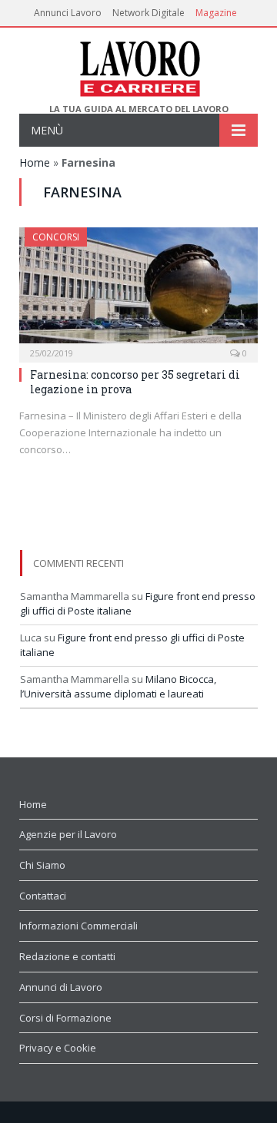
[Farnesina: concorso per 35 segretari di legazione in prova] (138, 290)
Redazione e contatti (67, 956)
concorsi (55, 236)
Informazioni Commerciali (78, 926)
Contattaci (42, 896)
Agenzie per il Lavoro (68, 834)
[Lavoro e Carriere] (139, 65)
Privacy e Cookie (57, 1048)
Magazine (216, 12)
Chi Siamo (42, 865)
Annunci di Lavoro (60, 987)
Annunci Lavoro (68, 12)
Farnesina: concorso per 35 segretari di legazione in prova (135, 381)
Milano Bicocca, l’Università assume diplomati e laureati (118, 686)
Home (34, 162)
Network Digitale (148, 12)
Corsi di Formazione (65, 1018)
